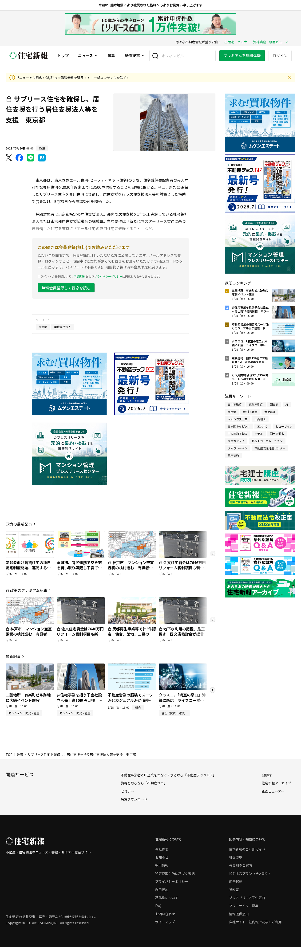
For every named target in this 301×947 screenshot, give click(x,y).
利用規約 (80, 276)
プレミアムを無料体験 (242, 55)
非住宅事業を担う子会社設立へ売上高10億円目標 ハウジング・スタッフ (79, 700)
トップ (63, 56)
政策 (20, 754)
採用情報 (161, 865)
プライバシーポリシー (108, 276)
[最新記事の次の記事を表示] (212, 690)
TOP (9, 754)
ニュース (85, 56)
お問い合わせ (165, 914)
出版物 (229, 41)
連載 (111, 56)
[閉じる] (290, 77)
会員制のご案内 (240, 865)
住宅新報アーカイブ (276, 783)
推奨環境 (235, 857)
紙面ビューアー (280, 41)
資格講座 (259, 41)
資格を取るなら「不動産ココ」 (144, 783)
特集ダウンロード (134, 799)
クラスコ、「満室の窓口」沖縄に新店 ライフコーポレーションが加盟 (182, 700)
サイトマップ (165, 921)
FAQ (158, 905)
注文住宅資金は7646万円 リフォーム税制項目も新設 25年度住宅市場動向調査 (184, 568)
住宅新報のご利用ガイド (247, 849)
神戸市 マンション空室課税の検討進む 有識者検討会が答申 (131, 568)
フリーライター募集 (243, 905)
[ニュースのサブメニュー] (96, 55)
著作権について (166, 897)
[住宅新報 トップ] (28, 55)
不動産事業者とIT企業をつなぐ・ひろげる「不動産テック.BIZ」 (168, 775)
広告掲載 (235, 881)
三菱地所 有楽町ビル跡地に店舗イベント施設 (28, 697)
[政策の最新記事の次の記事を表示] (212, 553)
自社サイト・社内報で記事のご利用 (255, 921)
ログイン (280, 55)
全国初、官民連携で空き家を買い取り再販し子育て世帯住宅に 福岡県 (79, 568)
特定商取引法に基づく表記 (175, 873)
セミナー (243, 41)
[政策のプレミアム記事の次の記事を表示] (212, 619)
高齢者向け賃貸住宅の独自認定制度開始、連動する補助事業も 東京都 (28, 568)
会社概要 (161, 849)
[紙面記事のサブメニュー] (143, 55)
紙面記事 (132, 56)
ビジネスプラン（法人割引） (250, 873)
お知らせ (161, 857)
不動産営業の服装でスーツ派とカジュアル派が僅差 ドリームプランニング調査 (130, 700)
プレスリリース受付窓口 (247, 897)
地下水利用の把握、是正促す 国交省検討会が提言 (182, 631)
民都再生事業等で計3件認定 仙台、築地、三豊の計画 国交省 (132, 634)
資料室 (234, 889)
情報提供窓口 (239, 914)
